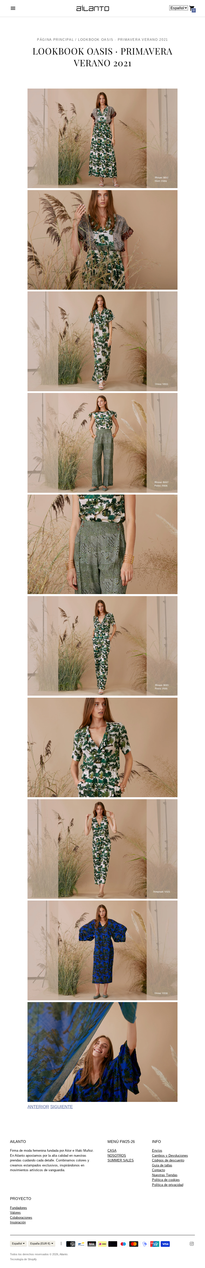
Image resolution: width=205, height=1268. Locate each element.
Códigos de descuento (168, 1160)
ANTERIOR (38, 1106)
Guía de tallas (162, 1165)
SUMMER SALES (121, 1160)
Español (17, 1243)
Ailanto (64, 1254)
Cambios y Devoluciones (170, 1155)
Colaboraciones (21, 1217)
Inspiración (18, 1222)
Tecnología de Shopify (23, 1259)
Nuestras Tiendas (165, 1175)
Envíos (157, 1150)
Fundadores (18, 1208)
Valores (15, 1212)
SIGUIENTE (61, 1106)
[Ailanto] (92, 8)
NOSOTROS (117, 1155)
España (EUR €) (40, 1243)
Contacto (158, 1170)
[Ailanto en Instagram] (192, 1243)
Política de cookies (166, 1180)
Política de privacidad (167, 1185)
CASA (112, 1150)
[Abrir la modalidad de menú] (13, 8)
